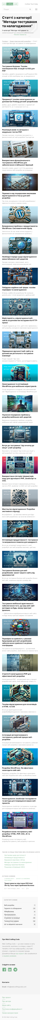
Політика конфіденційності (12, 1009)
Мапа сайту (6, 1005)
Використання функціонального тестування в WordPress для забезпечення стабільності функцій (17, 162)
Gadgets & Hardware (23, 878)
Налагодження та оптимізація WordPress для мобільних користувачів (19, 385)
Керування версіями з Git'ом (14, 860)
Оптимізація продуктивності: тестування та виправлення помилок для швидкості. (20, 541)
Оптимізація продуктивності (14, 857)
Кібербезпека (9, 911)
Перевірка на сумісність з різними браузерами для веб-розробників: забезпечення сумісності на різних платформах (17, 642)
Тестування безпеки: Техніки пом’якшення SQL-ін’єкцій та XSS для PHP (18, 68)
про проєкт (20, 953)
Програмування (10, 915)
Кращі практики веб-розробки (14, 48)
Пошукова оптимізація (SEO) (14, 867)
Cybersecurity (9, 878)
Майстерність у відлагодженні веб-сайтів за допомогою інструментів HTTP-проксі (20, 320)
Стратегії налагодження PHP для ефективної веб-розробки (16, 675)
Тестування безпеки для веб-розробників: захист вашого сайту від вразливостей (18, 572)
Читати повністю (20, 34)
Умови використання (10, 1013)
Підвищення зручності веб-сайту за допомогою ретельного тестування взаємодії (17, 353)
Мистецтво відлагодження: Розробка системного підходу (18, 510)
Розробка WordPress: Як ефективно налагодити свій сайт (17, 769)
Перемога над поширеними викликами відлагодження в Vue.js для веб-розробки (19, 195)
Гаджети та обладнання (13, 908)
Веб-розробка (9, 905)
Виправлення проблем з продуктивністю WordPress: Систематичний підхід (20, 227)
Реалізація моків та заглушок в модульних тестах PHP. (15, 131)
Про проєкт (6, 997)
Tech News (8, 880)
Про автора (6, 1001)
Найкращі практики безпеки (14, 865)
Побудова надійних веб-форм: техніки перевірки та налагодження (18, 288)
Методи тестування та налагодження (17, 51)
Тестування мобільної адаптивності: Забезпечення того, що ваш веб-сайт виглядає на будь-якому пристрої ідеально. (18, 606)
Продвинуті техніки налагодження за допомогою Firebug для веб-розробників (20, 100)
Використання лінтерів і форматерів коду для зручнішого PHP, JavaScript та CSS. (19, 478)
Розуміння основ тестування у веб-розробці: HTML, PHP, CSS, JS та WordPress (17, 834)
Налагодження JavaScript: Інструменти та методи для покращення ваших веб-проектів (19, 801)
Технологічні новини (11, 921)
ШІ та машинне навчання (13, 924)
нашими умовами (9, 956)
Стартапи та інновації (12, 918)
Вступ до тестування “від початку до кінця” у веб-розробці (18, 446)
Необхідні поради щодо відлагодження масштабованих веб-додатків (19, 258)
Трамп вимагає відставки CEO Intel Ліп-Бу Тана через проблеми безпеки (19, 884)
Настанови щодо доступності (15, 855)
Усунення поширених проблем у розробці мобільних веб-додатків (16, 416)
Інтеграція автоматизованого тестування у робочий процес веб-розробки (17, 737)
